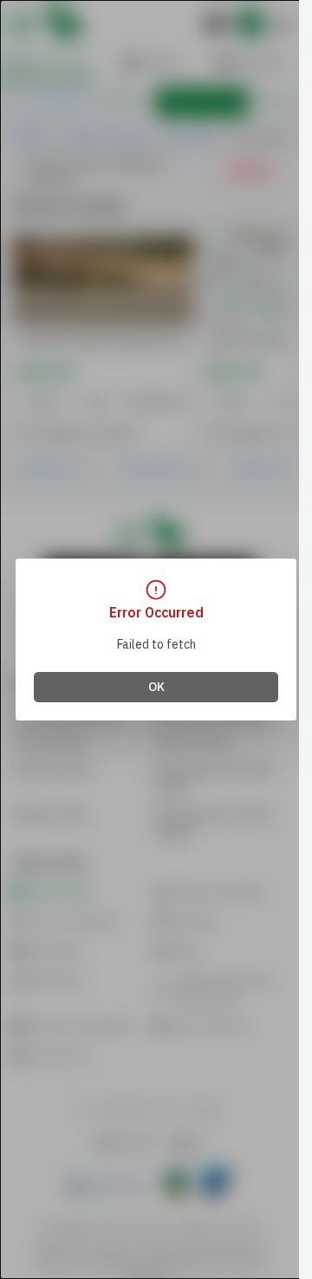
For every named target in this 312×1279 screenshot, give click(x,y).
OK (156, 687)
